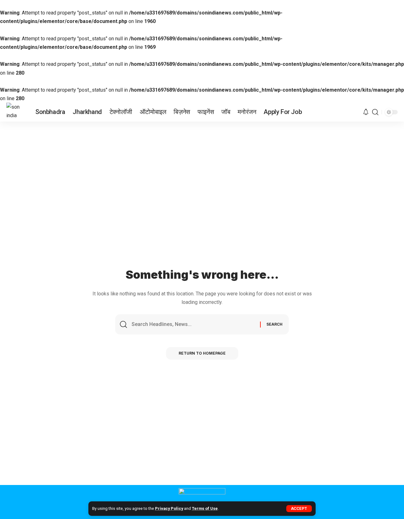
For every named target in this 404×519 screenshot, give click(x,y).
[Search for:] (193, 324)
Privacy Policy (169, 508)
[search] (375, 112)
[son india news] (15, 112)
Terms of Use (205, 508)
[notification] (366, 112)
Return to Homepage (202, 353)
